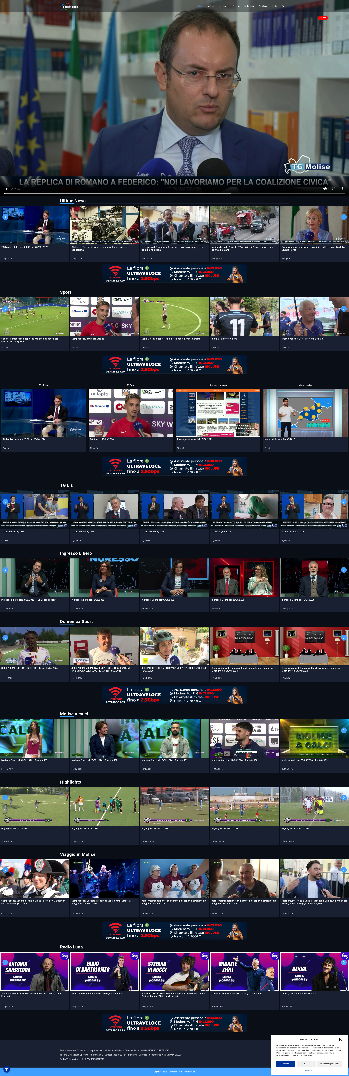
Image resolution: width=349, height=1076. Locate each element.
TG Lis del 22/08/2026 (153, 531)
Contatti (274, 6)
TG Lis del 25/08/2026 (12, 531)
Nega (306, 1064)
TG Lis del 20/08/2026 (293, 531)
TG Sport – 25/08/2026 (102, 439)
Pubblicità (262, 6)
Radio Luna (249, 6)
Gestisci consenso (6, 1069)
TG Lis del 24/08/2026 (82, 531)
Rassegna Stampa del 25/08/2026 (194, 439)
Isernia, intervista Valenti (224, 338)
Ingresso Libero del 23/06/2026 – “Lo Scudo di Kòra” (28, 600)
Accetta (286, 1064)
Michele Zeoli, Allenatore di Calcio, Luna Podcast (237, 993)
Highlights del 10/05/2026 (14, 828)
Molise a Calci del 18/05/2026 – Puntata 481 (164, 760)
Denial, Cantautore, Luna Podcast (299, 993)
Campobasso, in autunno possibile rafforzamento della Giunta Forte (313, 248)
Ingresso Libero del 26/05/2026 (228, 600)
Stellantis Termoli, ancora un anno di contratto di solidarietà (99, 248)
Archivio (236, 6)
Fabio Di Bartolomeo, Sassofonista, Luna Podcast (97, 993)
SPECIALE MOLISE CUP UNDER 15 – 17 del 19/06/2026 (29, 668)
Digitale (210, 6)
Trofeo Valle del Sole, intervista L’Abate (302, 338)
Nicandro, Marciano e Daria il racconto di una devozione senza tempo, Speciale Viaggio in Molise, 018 (314, 902)
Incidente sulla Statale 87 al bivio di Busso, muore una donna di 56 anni (242, 248)
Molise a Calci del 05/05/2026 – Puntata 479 (305, 760)
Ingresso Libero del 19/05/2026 (298, 600)
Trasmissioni (223, 6)
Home (200, 6)
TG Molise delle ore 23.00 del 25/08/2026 (24, 247)
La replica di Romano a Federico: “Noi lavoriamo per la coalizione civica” (172, 248)
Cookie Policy (308, 1070)
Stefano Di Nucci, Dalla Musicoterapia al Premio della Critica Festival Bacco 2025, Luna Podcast (173, 995)
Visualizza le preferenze (329, 1064)
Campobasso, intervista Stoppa (87, 338)
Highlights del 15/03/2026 (295, 828)
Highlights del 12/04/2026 (84, 828)
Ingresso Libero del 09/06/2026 (158, 600)
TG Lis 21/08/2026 (221, 531)
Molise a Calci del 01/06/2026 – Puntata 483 (24, 760)
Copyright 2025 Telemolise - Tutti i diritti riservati (174, 1072)
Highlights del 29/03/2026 (155, 828)
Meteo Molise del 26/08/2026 (279, 439)
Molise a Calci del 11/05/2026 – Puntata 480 (235, 760)
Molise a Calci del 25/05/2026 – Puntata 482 (94, 760)
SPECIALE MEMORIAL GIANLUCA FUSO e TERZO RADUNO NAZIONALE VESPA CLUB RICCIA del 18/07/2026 (101, 669)
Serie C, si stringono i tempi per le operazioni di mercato (171, 338)
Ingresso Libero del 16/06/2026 (87, 600)
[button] (340, 1039)
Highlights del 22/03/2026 (225, 828)
